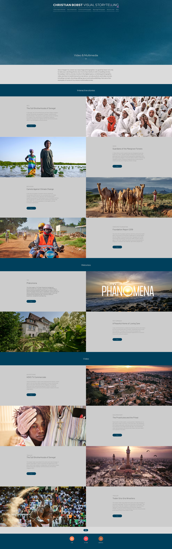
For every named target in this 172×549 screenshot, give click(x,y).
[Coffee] (100, 538)
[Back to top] (85, 530)
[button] (118, 6)
